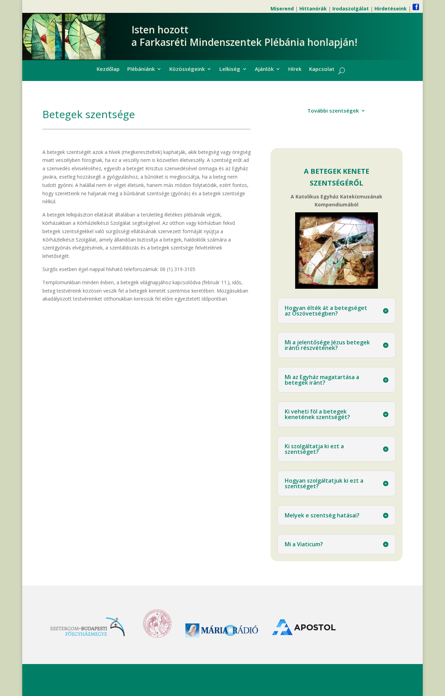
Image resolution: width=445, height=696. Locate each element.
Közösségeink (187, 69)
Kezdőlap (108, 69)
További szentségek (333, 111)
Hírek (294, 69)
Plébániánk (141, 69)
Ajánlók (264, 69)
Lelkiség (229, 69)
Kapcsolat (321, 69)
